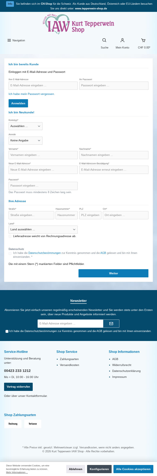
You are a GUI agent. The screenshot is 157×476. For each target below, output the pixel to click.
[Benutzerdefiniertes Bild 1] (13, 424)
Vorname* (13, 149)
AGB (103, 253)
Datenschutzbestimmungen (44, 253)
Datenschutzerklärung (126, 370)
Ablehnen (75, 469)
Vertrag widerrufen (18, 386)
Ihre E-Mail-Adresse (18, 79)
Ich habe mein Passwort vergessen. (32, 94)
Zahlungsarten (69, 359)
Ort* (105, 209)
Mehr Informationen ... (17, 472)
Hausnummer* (63, 209)
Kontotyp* (13, 120)
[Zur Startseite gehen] (78, 24)
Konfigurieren (99, 469)
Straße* (12, 209)
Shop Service (66, 351)
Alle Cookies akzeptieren (133, 469)
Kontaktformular (36, 395)
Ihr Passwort (85, 79)
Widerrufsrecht (121, 365)
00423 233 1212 (17, 371)
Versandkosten (69, 365)
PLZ (81, 209)
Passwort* (14, 179)
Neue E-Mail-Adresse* (20, 163)
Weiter (113, 273)
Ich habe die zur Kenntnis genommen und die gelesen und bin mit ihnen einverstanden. (80, 331)
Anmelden (18, 103)
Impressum (119, 376)
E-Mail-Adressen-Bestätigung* (94, 163)
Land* (11, 223)
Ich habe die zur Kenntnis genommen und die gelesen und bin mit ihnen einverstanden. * (75, 255)
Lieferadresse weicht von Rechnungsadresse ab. (44, 236)
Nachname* (85, 149)
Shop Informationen (124, 351)
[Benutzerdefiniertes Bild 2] (33, 424)
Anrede (12, 134)
